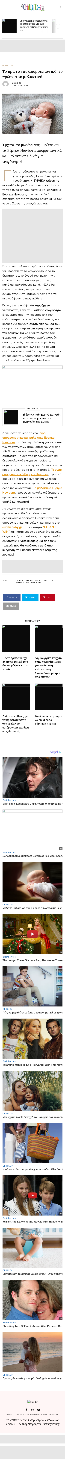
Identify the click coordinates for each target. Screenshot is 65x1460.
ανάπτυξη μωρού (33, 580)
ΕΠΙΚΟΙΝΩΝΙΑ (20, 1420)
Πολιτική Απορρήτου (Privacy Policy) (38, 1424)
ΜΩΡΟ (5, 65)
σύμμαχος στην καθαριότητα (28, 582)
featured (19, 580)
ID (7, 1420)
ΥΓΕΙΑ (11, 65)
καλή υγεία (48, 580)
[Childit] (33, 7)
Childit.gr (16, 83)
